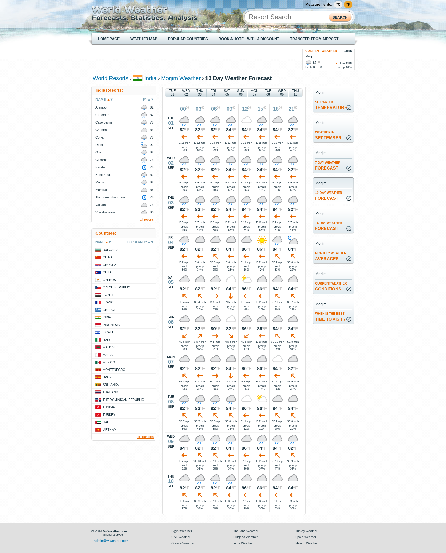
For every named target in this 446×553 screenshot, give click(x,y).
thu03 (199, 92)
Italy (107, 340)
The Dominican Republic (123, 400)
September (328, 135)
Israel (108, 332)
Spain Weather (305, 537)
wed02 (186, 92)
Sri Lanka (111, 385)
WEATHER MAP (143, 39)
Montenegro (114, 370)
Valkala (100, 205)
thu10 (295, 92)
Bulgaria (110, 250)
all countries (145, 437)
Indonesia (111, 325)
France (109, 302)
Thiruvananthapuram (110, 197)
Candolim (102, 115)
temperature (331, 105)
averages (330, 256)
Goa (98, 152)
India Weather (243, 543)
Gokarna (101, 160)
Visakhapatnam (106, 212)
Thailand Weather (245, 531)
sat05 (227, 92)
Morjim (100, 182)
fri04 (213, 92)
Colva (99, 137)
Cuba (107, 272)
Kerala (100, 167)
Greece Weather (182, 543)
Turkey (109, 415)
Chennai (101, 130)
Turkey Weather (306, 531)
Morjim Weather (181, 78)
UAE (106, 422)
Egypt (108, 295)
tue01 (172, 92)
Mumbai (101, 190)
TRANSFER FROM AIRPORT (314, 39)
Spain (107, 377)
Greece (109, 310)
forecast (327, 165)
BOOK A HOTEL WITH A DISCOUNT (249, 39)
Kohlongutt (103, 175)
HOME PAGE (109, 39)
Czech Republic (116, 287)
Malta (108, 355)
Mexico (109, 362)
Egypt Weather (181, 531)
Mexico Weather (306, 543)
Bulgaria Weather (245, 537)
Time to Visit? (330, 316)
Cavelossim (103, 122)
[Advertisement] (187, 59)
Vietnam (109, 430)
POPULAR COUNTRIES (188, 39)
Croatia (109, 265)
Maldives (110, 347)
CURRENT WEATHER (321, 51)
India (150, 78)
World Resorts (110, 78)
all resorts (147, 219)
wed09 (282, 92)
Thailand (110, 392)
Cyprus (109, 280)
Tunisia (109, 407)
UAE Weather (180, 537)
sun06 (240, 92)
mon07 (254, 92)
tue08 (268, 92)
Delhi (99, 145)
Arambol (101, 107)
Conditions (331, 286)
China (108, 257)
